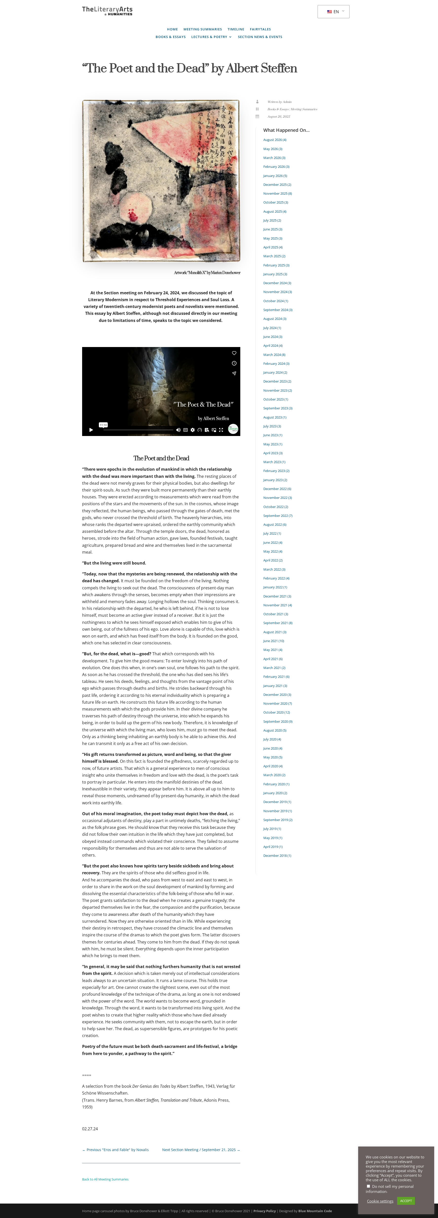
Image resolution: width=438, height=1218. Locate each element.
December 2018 (275, 855)
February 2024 (274, 363)
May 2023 (270, 444)
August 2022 (272, 524)
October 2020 (273, 712)
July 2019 (270, 828)
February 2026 (274, 166)
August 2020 (272, 730)
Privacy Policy (264, 1211)
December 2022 (275, 488)
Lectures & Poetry (209, 37)
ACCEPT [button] (406, 1200)
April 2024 (270, 345)
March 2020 (272, 775)
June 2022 (270, 542)
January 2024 (273, 372)
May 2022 (270, 551)
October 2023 (273, 399)
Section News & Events (260, 37)
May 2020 (270, 757)
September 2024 (275, 309)
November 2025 (275, 193)
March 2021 (272, 667)
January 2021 (273, 685)
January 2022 (273, 587)
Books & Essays (171, 37)
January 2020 (273, 793)
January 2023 (273, 480)
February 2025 (274, 265)
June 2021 (270, 641)
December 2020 (275, 694)
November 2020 (275, 703)
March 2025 (272, 256)
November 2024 (275, 291)
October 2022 (273, 506)
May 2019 (270, 837)
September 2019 (275, 819)
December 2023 (275, 381)
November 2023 (275, 390)
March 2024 (272, 354)
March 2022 (272, 569)
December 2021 (275, 596)
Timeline (236, 29)
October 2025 (273, 202)
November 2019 (275, 811)
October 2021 (273, 614)
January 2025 (273, 274)
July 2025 (270, 220)
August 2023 (272, 417)
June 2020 (270, 748)
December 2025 (275, 184)
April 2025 (270, 247)
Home (172, 29)
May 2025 (270, 238)
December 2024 (275, 283)
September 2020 (275, 721)
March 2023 (272, 462)
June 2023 (270, 435)
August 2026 (272, 139)
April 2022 (270, 560)
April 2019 (270, 846)
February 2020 (274, 784)
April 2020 (270, 766)
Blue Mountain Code (315, 1211)
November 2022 (275, 497)
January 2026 (273, 175)
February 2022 (274, 578)
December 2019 (275, 801)
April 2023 (270, 453)
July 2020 (270, 739)
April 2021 (270, 659)
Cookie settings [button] (380, 1201)
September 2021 (275, 623)
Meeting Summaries (203, 29)
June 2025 (270, 229)
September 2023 (275, 408)
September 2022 (275, 515)
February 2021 (274, 676)
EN (336, 11)
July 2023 (270, 426)
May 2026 (270, 149)
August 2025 (272, 211)
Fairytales (260, 29)
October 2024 (273, 301)
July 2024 (270, 327)
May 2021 (270, 649)
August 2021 (272, 632)
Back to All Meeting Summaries (105, 1179)
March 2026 (272, 157)
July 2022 (270, 533)
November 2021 (275, 605)
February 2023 (274, 470)
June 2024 (270, 336)
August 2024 (272, 318)
